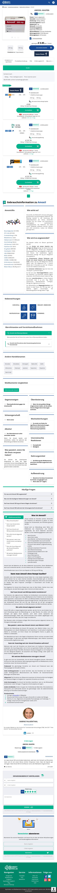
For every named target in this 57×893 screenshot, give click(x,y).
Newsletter (22, 879)
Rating (6, 77)
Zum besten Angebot (41, 47)
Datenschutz (35, 881)
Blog (9, 883)
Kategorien (9, 876)
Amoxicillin (16, 695)
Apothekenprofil (35, 92)
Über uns (35, 876)
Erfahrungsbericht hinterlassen (26, 752)
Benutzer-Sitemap (9, 884)
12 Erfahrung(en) (44, 89)
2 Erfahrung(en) (44, 125)
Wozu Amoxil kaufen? (12, 521)
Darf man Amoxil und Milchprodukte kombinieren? (15, 530)
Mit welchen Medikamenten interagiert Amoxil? (14, 554)
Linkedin (29, 733)
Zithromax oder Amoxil (11, 390)
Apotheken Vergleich (9, 881)
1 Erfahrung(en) (49, 14)
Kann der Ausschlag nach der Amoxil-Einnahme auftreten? (14, 548)
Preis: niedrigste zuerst (16, 77)
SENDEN (26, 807)
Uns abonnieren (51, 61)
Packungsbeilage (37, 38)
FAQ (31, 61)
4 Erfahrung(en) (44, 161)
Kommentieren (49, 756)
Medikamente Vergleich (9, 878)
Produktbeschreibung (21, 61)
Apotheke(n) (15, 52)
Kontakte (21, 876)
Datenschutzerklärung (36, 810)
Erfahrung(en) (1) (39, 61)
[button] (12, 37)
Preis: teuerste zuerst (30, 77)
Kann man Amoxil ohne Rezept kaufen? (13, 525)
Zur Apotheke (28, 110)
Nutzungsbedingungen (48, 810)
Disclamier (35, 877)
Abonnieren (28, 852)
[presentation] (5, 24)
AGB (35, 883)
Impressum (35, 879)
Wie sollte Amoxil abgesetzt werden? (14, 535)
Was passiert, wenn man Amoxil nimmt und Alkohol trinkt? (14, 541)
